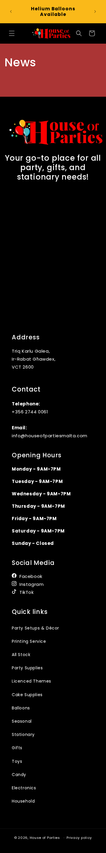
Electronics (24, 788)
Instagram (31, 584)
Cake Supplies (27, 695)
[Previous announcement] (10, 11)
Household (23, 801)
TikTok (26, 592)
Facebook (30, 576)
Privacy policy (79, 837)
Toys (17, 761)
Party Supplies (27, 668)
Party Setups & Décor (35, 628)
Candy (19, 775)
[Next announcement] (95, 11)
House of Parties (45, 837)
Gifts (17, 748)
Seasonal (22, 721)
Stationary (23, 734)
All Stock (21, 655)
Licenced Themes (31, 681)
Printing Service (29, 641)
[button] (11, 33)
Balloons (21, 708)
